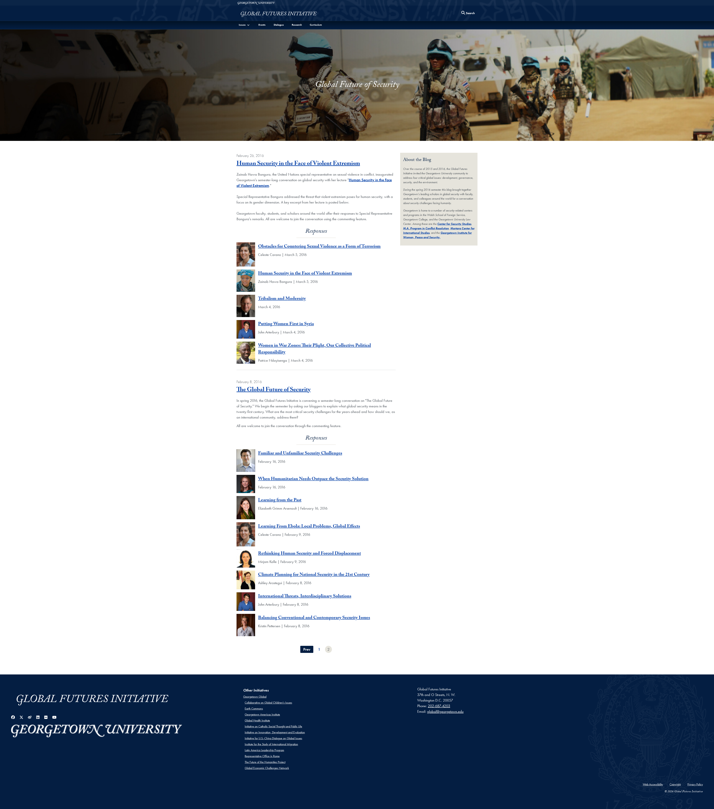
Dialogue (279, 24)
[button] (244, 25)
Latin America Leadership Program (264, 750)
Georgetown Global (254, 697)
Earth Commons (254, 709)
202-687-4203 (439, 705)
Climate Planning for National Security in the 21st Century (314, 575)
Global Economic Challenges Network (267, 768)
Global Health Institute (257, 720)
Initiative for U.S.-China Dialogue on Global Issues (273, 738)
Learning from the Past (279, 500)
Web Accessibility (653, 784)
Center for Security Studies (454, 224)
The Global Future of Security (274, 390)
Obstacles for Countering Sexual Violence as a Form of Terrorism (319, 247)
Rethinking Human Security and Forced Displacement (309, 554)
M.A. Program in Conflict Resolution (426, 228)
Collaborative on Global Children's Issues (268, 703)
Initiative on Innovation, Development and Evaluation (275, 732)
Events (262, 24)
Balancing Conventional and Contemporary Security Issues (314, 618)
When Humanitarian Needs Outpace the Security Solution (313, 479)
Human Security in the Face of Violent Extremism (298, 164)
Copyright (675, 784)
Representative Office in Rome (262, 756)
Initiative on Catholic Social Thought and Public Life (273, 726)
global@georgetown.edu (445, 711)
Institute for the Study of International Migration (271, 744)
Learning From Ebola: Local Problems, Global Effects (309, 527)
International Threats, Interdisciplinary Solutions (304, 596)
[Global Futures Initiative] (278, 14)
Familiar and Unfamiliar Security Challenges (300, 454)
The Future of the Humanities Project (265, 762)
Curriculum (316, 24)
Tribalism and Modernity (282, 299)
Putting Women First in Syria (286, 324)
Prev (306, 649)
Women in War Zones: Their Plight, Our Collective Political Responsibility (314, 349)
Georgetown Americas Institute (262, 714)
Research (297, 24)
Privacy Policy (695, 784)
